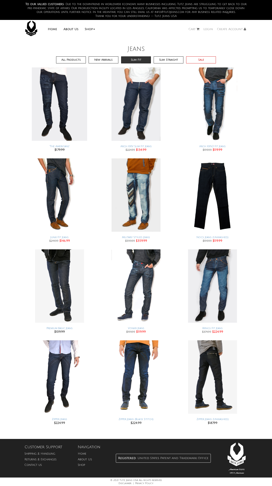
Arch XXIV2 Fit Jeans (212, 146)
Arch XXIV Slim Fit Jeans (136, 146)
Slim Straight (168, 59)
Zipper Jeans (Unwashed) (213, 419)
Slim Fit (136, 59)
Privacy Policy (144, 483)
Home (52, 29)
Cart (192, 29)
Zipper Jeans (59, 419)
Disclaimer (125, 483)
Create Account (230, 29)
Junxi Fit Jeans (59, 237)
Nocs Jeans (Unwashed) (212, 237)
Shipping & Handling (39, 453)
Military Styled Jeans (136, 237)
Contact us (33, 464)
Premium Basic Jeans (60, 328)
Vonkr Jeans (136, 328)
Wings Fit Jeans (212, 328)
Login (208, 29)
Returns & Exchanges (40, 459)
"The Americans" (60, 146)
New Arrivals (103, 59)
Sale (201, 59)
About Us (71, 29)
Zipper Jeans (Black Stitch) (136, 419)
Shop (89, 29)
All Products (71, 59)
